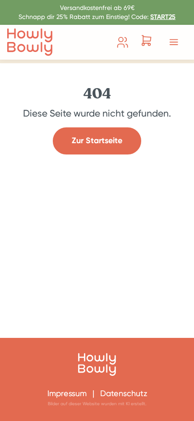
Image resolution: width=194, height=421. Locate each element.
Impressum (67, 393)
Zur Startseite (97, 140)
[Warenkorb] (146, 42)
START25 (163, 16)
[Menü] (174, 42)
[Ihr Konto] (122, 42)
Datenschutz (123, 393)
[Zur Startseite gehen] (29, 42)
